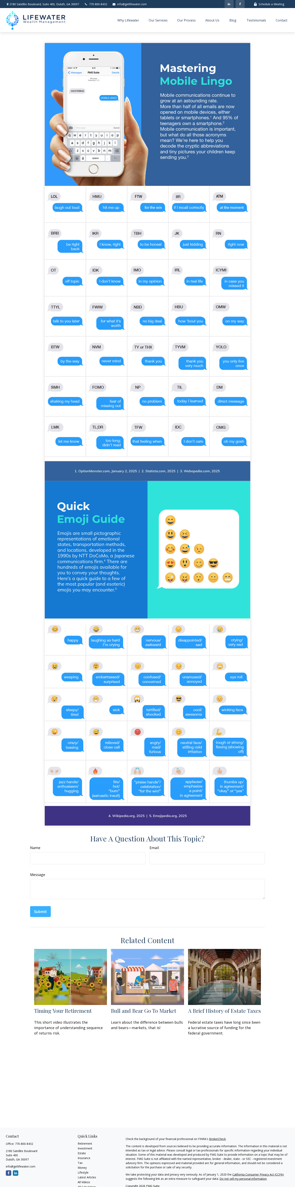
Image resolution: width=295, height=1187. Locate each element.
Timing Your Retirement (63, 1010)
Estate (82, 1153)
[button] (128, 20)
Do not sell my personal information (243, 1179)
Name (35, 847)
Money (82, 1168)
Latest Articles (87, 1177)
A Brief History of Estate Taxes (224, 1010)
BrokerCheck (217, 1139)
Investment (85, 1148)
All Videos (84, 1182)
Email (154, 847)
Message (37, 874)
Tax (80, 1163)
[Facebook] (240, 4)
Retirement (85, 1143)
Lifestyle (83, 1172)
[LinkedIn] (229, 4)
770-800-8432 (98, 4)
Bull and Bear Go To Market (143, 1010)
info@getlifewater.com (132, 4)
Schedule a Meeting (271, 4)
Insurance (84, 1158)
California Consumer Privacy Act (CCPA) (258, 1174)
